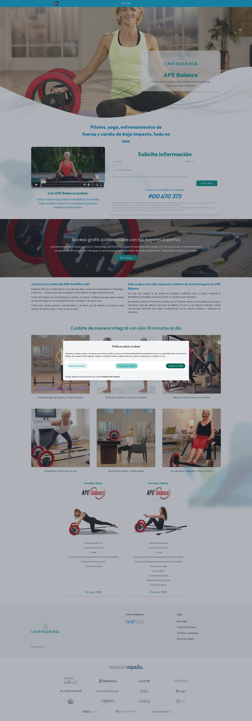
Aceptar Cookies (175, 366)
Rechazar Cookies (77, 366)
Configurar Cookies (126, 366)
